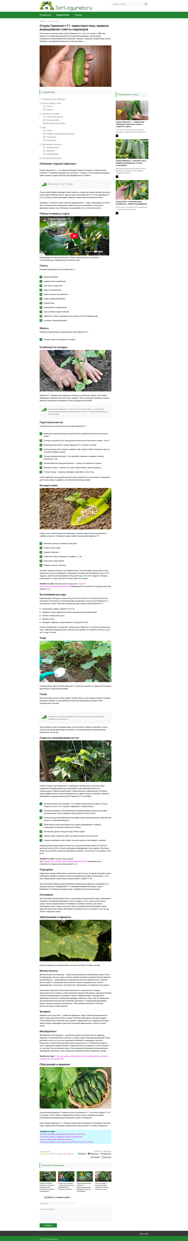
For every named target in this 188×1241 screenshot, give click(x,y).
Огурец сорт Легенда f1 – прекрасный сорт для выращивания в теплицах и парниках (66, 1186)
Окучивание (49, 140)
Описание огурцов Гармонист (53, 99)
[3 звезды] (44, 1154)
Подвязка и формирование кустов (59, 134)
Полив (47, 130)
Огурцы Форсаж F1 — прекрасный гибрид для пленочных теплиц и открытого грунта (130, 124)
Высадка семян (51, 120)
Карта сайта (144, 1234)
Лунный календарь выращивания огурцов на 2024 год (62, 1134)
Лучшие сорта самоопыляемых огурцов (56, 1139)
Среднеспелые (62, 15)
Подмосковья (49, 861)
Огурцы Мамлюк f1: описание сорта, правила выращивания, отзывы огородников (131, 163)
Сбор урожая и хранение (51, 158)
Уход (43, 127)
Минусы (48, 110)
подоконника (57, 586)
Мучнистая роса (51, 147)
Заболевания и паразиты (51, 144)
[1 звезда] (40, 1154)
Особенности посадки (50, 114)
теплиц (48, 586)
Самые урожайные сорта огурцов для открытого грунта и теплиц (66, 1142)
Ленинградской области (77, 861)
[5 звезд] (48, 1154)
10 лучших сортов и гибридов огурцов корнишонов (61, 1137)
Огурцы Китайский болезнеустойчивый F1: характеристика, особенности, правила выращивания (47, 1187)
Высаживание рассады (54, 123)
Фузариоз (49, 151)
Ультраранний (45, 15)
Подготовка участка (53, 117)
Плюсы (48, 106)
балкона (66, 586)
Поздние (78, 15)
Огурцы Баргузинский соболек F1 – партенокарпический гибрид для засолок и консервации (84, 1187)
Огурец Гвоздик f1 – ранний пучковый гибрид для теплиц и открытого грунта (101, 1186)
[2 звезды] (42, 1154)
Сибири (58, 861)
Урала (64, 861)
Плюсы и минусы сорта (50, 103)
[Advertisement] (132, 56)
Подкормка (49, 137)
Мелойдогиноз (51, 154)
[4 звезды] (46, 1154)
